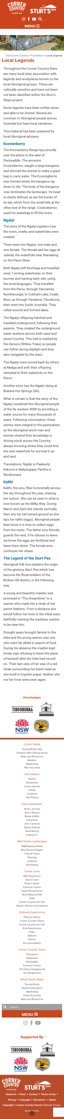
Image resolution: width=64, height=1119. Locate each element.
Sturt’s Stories (32, 812)
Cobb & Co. (32, 834)
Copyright (24, 1100)
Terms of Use (48, 1094)
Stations (32, 935)
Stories (32, 778)
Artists (32, 790)
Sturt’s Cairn (32, 879)
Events (32, 939)
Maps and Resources (32, 756)
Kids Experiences (32, 928)
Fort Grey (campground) (32, 969)
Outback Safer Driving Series (32, 752)
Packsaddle (32, 961)
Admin (52, 1100)
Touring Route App (32, 749)
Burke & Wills (32, 816)
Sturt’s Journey (32, 808)
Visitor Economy (32, 995)
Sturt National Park (32, 894)
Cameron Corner (32, 887)
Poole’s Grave (32, 883)
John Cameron (32, 823)
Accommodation (32, 943)
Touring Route (32, 984)
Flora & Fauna (32, 853)
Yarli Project (32, 797)
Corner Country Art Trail (32, 902)
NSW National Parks (32, 846)
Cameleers (32, 820)
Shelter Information (32, 988)
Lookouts (32, 861)
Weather (32, 760)
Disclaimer (40, 1100)
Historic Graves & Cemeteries (32, 905)
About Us (11, 1094)
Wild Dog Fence (32, 876)
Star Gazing (32, 864)
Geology (32, 857)
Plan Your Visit (32, 767)
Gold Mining (32, 831)
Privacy (12, 1100)
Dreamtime (32, 782)
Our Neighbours (32, 972)
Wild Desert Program (32, 850)
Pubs (32, 898)
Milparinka (32, 958)
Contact (33, 1094)
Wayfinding (32, 764)
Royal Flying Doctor (32, 890)
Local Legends (32, 786)
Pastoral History (32, 917)
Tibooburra (32, 954)
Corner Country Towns (32, 920)
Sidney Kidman (32, 827)
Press (23, 1094)
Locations (32, 793)
